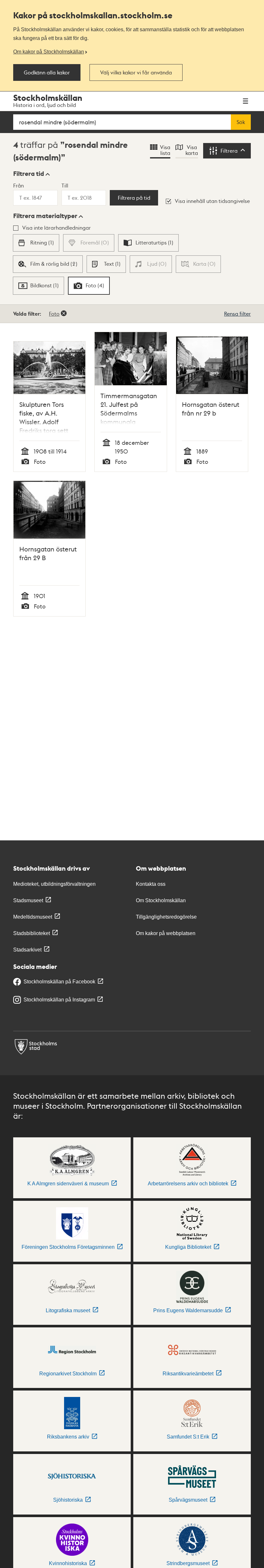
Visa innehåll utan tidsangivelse (212, 200)
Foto (54, 313)
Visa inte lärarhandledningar (56, 227)
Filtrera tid (28, 173)
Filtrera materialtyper (45, 216)
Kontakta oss (150, 884)
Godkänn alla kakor (47, 72)
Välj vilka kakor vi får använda (136, 72)
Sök (241, 122)
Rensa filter (237, 313)
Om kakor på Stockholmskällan (48, 51)
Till (64, 185)
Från (18, 185)
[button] (31, 173)
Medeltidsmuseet (32, 917)
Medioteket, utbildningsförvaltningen (54, 884)
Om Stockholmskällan (161, 900)
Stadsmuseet (28, 900)
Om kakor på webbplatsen (165, 933)
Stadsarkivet (27, 949)
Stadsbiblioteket (31, 933)
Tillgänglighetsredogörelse (166, 917)
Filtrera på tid (134, 198)
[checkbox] (36, 243)
